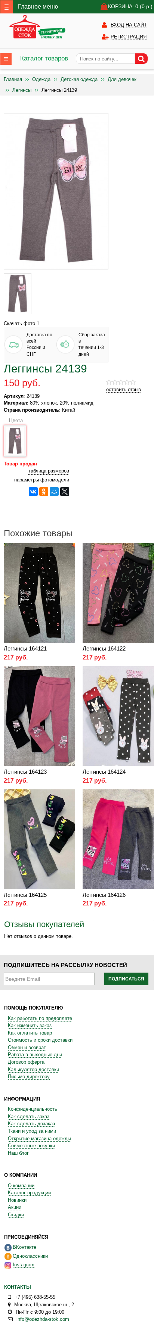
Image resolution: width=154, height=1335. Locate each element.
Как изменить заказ (30, 1025)
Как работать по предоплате (40, 1018)
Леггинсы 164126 (104, 895)
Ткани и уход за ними (32, 1131)
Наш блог (18, 1153)
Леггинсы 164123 (25, 771)
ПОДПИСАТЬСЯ (126, 979)
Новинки (17, 1200)
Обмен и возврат (27, 1047)
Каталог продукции (29, 1192)
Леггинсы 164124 (104, 771)
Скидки (16, 1214)
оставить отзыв (123, 389)
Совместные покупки (31, 1145)
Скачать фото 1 (21, 323)
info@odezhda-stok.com (42, 1319)
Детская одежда (79, 79)
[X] (64, 491)
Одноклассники (30, 1256)
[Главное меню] (6, 6)
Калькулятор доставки (33, 1069)
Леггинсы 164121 (25, 648)
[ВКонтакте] (33, 491)
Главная (13, 79)
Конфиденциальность (32, 1109)
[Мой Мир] (54, 491)
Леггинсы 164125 (25, 895)
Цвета (14, 420)
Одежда (41, 79)
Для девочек (122, 79)
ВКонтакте (24, 1247)
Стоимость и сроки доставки (40, 1040)
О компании (21, 1185)
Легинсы (21, 90)
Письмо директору (29, 1076)
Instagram (23, 1264)
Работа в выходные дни (35, 1054)
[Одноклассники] (43, 491)
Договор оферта (26, 1062)
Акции (14, 1207)
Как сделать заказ (28, 1116)
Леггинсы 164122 (104, 648)
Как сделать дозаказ (31, 1123)
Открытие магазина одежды (39, 1138)
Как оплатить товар (30, 1033)
